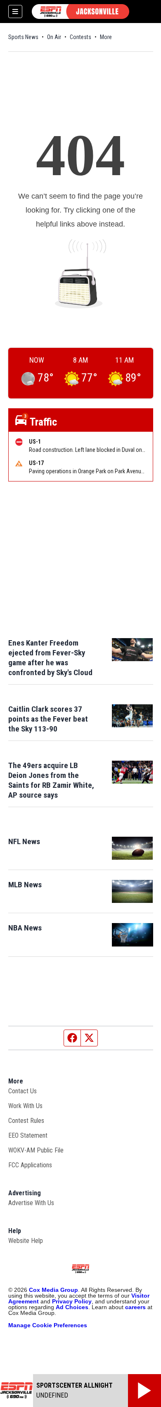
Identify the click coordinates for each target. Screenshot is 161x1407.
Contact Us (22, 1091)
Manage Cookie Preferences (47, 1325)
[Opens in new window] (132, 848)
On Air (54, 37)
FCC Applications (30, 1165)
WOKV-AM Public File (36, 1150)
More (106, 37)
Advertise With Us (31, 1203)
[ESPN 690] (80, 11)
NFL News (24, 841)
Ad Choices (72, 1307)
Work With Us (25, 1106)
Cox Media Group (53, 1290)
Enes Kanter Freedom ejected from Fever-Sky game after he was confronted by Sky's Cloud (50, 657)
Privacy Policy (72, 1301)
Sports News (23, 37)
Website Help (25, 1241)
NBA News (25, 928)
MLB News (25, 884)
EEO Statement (27, 1135)
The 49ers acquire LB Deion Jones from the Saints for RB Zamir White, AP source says (51, 780)
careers (135, 1307)
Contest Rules (26, 1121)
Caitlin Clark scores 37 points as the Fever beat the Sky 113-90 (48, 719)
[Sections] (15, 11)
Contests (80, 37)
